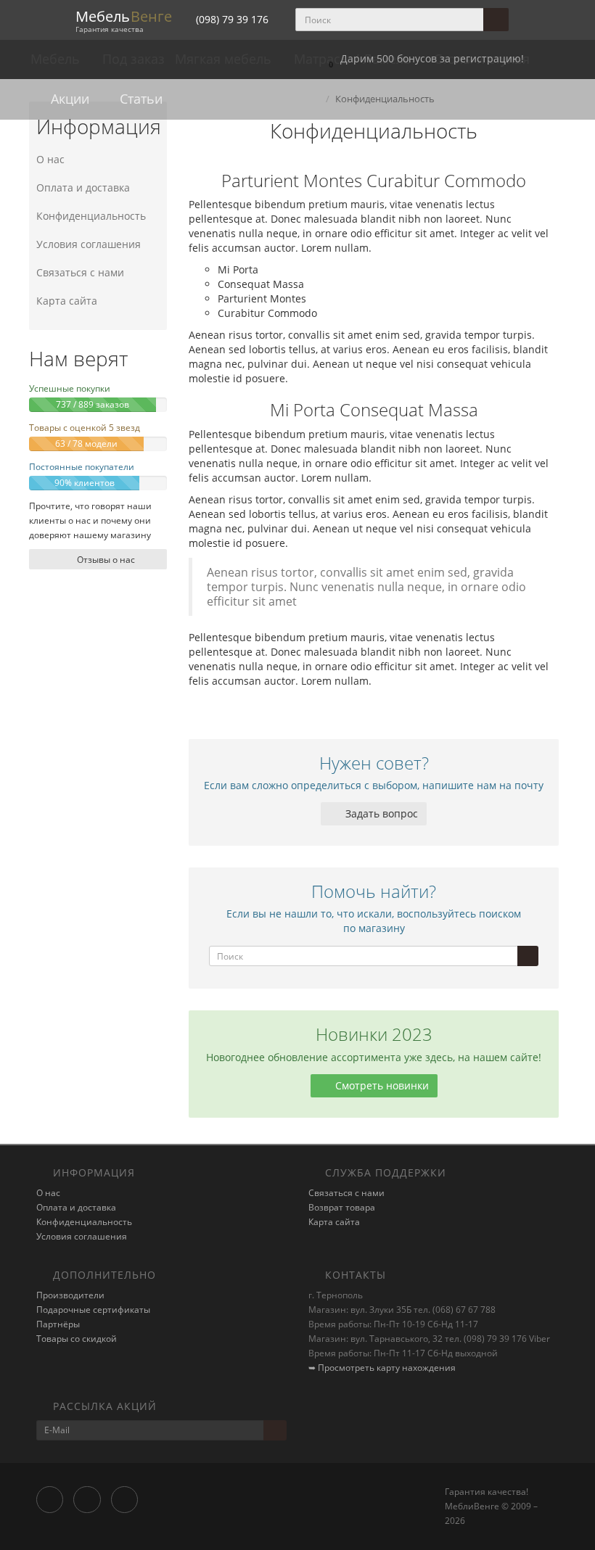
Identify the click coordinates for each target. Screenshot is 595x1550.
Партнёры (58, 1324)
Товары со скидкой (76, 1338)
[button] (422, 59)
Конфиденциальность (91, 216)
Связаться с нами (80, 272)
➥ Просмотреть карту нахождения (382, 1367)
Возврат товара (341, 1207)
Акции (68, 98)
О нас (50, 159)
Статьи (139, 98)
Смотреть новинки (380, 1085)
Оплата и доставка (83, 187)
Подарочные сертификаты (93, 1309)
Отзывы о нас (105, 559)
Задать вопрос (380, 813)
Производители (70, 1295)
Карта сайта (66, 301)
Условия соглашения (88, 244)
